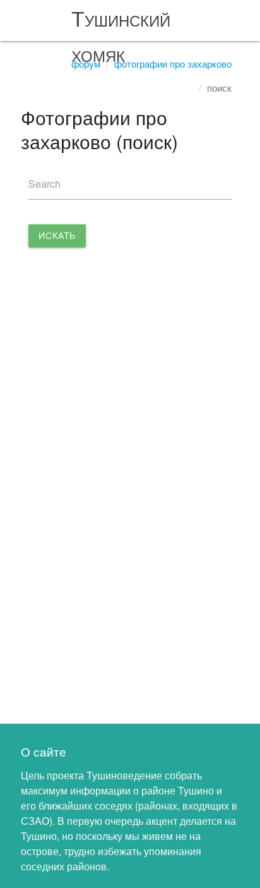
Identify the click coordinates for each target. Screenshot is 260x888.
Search (44, 183)
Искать (57, 235)
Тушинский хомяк (120, 35)
